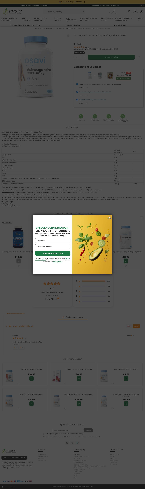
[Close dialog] (109, 217)
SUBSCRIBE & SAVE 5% (53, 253)
